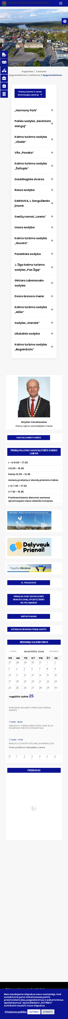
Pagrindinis (27, 71)
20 (32, 681)
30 (32, 662)
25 (17, 687)
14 (40, 675)
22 (48, 681)
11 (17, 675)
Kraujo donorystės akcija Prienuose (31, 743)
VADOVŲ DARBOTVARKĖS (28, 437)
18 (17, 681)
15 (48, 675)
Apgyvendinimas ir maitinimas (24, 75)
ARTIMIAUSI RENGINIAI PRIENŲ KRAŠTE (28, 629)
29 (25, 662)
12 (25, 675)
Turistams (41, 71)
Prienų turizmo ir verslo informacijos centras (30, 93)
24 (10, 687)
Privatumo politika (16, 1011)
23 (55, 681)
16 (55, 675)
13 (32, 675)
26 (25, 687)
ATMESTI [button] (48, 1011)
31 (40, 662)
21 (40, 681)
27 (10, 662)
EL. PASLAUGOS (28, 582)
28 (17, 662)
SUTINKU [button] (34, 1011)
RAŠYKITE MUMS (28, 616)
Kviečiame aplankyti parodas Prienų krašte (30, 708)
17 (10, 681)
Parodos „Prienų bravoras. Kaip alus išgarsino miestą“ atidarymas (31, 726)
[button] (65, 21)
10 (10, 675)
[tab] (34, 110)
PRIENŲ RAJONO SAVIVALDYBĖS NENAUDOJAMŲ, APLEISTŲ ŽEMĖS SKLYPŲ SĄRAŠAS (29, 599)
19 (25, 681)
